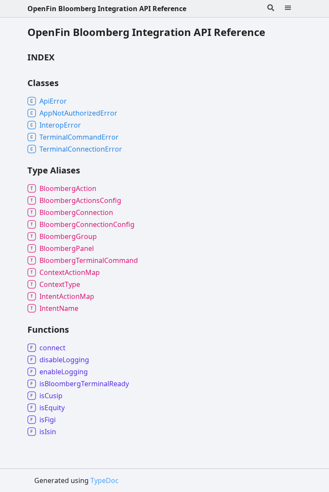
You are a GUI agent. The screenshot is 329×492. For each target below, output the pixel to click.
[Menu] (293, 8)
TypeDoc (104, 480)
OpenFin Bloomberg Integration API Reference (106, 8)
